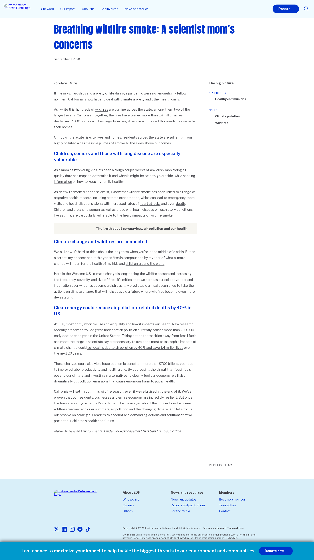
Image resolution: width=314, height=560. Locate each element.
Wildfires (221, 123)
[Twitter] (56, 529)
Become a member (232, 499)
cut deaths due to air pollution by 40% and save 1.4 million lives (135, 347)
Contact (225, 511)
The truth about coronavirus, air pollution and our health (141, 228)
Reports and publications (188, 505)
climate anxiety (132, 99)
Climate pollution (227, 116)
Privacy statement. (215, 528)
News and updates (183, 499)
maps (83, 176)
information (63, 182)
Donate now (274, 551)
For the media (180, 511)
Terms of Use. (235, 528)
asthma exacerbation (123, 198)
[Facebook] (79, 529)
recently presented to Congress (78, 330)
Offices (128, 511)
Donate (284, 9)
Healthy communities (230, 99)
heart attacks (150, 203)
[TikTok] (87, 529)
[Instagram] (72, 529)
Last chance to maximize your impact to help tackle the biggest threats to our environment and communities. (138, 550)
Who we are (131, 499)
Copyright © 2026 (133, 528)
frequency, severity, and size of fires (87, 280)
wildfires (101, 109)
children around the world (145, 263)
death (180, 203)
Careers (128, 505)
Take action (227, 505)
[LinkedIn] (64, 529)
